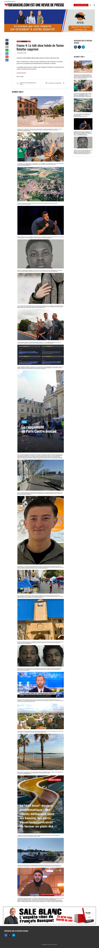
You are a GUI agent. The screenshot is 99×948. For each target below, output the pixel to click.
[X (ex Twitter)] (79, 47)
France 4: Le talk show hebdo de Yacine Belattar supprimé (40, 47)
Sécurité (24, 41)
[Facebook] (75, 47)
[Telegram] (83, 47)
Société (28, 41)
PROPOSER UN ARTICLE (9, 1)
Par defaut (19, 41)
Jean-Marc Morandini (21, 72)
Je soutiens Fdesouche (81, 5)
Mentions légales (53, 944)
